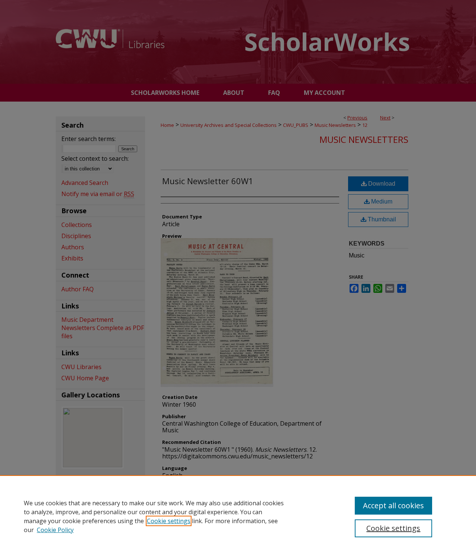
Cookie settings (168, 521)
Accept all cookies (393, 505)
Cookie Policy (55, 530)
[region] (238, 516)
